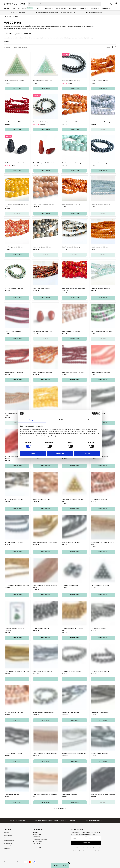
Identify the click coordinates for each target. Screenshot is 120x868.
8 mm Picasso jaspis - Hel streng (42, 247)
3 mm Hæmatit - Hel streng (12, 794)
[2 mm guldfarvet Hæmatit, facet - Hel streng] (17, 570)
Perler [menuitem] (37, 8)
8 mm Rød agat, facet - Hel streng (14, 247)
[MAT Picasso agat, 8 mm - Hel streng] (45, 697)
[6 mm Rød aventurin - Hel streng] (103, 65)
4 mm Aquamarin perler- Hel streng (100, 204)
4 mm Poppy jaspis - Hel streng (42, 288)
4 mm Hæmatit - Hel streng (98, 413)
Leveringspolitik (8, 843)
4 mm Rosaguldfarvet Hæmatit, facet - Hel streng (16, 414)
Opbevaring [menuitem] (72, 8)
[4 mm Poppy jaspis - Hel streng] (45, 273)
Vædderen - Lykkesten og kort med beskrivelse (14, 629)
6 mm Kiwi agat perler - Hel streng (14, 288)
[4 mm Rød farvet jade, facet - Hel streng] (74, 357)
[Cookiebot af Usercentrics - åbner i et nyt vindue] (92, 413)
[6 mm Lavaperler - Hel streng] (103, 147)
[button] (60, 865)
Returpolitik (7, 848)
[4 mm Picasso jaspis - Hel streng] (17, 484)
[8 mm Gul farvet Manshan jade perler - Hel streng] (17, 188)
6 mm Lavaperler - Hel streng (99, 163)
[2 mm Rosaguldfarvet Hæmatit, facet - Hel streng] (45, 570)
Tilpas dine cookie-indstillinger (12, 862)
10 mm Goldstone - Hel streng (99, 499)
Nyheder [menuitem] (6, 8)
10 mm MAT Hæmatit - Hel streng (100, 671)
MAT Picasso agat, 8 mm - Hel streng (43, 712)
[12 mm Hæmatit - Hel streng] (45, 613)
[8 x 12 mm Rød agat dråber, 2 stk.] (45, 316)
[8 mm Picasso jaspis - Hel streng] (45, 231)
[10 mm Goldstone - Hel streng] (103, 484)
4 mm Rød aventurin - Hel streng (99, 247)
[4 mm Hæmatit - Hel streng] (103, 398)
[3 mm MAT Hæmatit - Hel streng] (103, 738)
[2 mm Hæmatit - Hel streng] (74, 779)
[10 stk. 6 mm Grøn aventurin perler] (17, 65)
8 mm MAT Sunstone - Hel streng (14, 712)
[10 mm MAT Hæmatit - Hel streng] (103, 656)
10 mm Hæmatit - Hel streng (98, 628)
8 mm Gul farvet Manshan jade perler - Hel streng (16, 205)
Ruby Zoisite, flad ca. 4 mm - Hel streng (101, 331)
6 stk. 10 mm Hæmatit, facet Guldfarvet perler (73, 500)
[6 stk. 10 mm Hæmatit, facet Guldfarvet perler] (74, 484)
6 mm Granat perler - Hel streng (99, 456)
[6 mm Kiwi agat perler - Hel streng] (17, 273)
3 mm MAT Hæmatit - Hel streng (99, 753)
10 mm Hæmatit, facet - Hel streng (71, 671)
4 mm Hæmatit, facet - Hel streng (100, 712)
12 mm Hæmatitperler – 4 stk (70, 585)
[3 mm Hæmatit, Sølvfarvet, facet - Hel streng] (74, 738)
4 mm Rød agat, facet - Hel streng (42, 372)
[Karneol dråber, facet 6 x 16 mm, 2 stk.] (45, 147)
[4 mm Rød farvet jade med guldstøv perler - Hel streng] (17, 441)
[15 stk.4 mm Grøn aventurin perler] (45, 65)
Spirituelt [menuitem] (83, 8)
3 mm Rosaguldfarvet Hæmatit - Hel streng (45, 794)
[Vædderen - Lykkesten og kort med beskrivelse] (17, 613)
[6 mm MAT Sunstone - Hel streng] (74, 316)
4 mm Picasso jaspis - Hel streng (14, 499)
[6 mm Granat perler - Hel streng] (103, 441)
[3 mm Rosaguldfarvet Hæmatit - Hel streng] (45, 779)
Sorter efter (17, 47)
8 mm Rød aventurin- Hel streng (71, 204)
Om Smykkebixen (8, 835)
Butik (9, 16)
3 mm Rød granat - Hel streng (13, 331)
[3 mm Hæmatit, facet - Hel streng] (74, 527)
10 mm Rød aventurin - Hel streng (71, 122)
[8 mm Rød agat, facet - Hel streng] (17, 231)
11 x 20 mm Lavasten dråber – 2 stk (15, 163)
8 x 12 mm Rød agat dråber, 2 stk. (42, 331)
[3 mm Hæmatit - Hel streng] (17, 779)
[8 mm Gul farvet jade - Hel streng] (45, 398)
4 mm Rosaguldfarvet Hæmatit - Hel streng (45, 753)
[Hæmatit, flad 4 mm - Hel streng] (74, 697)
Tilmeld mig (86, 843)
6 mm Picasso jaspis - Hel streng (71, 247)
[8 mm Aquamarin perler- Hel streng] (103, 273)
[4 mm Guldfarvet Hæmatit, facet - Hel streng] (45, 527)
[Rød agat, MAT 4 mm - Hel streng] (17, 357)
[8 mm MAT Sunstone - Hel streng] (17, 697)
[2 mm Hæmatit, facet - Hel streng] (45, 656)
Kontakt (6, 838)
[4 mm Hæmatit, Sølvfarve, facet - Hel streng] (74, 398)
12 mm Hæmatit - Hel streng (41, 628)
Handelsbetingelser (9, 840)
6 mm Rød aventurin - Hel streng (99, 81)
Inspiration (6, 832)
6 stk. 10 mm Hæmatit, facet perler (100, 585)
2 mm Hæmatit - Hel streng (69, 794)
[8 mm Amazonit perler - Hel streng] (74, 147)
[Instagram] (37, 847)
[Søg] (98, 4)
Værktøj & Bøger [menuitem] (61, 8)
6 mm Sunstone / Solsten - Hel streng (43, 204)
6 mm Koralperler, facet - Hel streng (100, 372)
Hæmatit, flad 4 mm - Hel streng (70, 712)
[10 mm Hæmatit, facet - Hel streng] (74, 656)
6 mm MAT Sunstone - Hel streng (71, 331)
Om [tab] (88, 419)
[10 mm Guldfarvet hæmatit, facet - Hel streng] (74, 613)
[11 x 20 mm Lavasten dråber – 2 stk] (17, 147)
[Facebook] (34, 847)
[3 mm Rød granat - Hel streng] (17, 316)
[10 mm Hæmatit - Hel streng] (103, 613)
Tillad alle (87, 453)
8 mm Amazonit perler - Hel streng (71, 163)
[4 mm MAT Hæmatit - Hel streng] (17, 738)
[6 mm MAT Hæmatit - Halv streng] (17, 527)
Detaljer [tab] (60, 419)
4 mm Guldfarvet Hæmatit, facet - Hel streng (45, 542)
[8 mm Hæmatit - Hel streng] (45, 106)
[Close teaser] (69, 863)
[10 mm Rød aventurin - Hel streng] (74, 106)
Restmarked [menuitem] (22, 8)
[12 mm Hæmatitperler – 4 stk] (74, 570)
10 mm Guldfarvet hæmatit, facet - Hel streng (72, 629)
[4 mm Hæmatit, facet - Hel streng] (103, 697)
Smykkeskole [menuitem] (106, 8)
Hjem (5, 16)
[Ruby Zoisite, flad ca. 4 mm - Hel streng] (103, 316)
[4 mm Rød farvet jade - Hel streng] (17, 106)
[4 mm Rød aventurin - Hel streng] (103, 231)
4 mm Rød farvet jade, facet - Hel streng (73, 372)
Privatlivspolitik (8, 846)
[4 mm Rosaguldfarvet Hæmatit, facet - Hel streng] (17, 398)
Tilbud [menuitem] (13, 8)
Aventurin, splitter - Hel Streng (41, 499)
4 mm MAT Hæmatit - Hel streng (13, 753)
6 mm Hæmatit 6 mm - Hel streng (71, 81)
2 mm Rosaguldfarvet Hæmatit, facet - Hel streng (45, 586)
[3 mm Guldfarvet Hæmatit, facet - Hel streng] (17, 656)
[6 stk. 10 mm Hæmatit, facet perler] (103, 570)
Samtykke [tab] (32, 420)
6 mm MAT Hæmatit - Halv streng (14, 542)
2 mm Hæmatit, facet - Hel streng (42, 671)
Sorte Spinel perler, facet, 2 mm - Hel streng (103, 794)
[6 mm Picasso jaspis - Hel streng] (74, 231)
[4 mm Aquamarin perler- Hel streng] (103, 188)
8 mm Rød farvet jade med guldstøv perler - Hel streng (74, 289)
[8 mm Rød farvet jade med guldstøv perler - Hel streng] (74, 273)
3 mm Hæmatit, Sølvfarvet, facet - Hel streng (74, 753)
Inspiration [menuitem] (94, 8)
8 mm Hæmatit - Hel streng (40, 122)
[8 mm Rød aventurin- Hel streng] (74, 188)
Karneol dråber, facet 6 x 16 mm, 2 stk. (43, 163)
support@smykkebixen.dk (40, 839)
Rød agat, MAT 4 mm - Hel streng (14, 372)
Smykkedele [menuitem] (47, 8)
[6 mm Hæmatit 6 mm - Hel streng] (74, 65)
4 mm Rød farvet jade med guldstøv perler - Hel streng (17, 457)
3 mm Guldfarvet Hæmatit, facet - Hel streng (17, 671)
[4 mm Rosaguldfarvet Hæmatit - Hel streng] (45, 738)
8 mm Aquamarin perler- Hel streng (100, 288)
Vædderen (15, 16)
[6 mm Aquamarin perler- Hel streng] (103, 106)
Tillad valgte (60, 453)
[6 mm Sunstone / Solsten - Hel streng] (45, 188)
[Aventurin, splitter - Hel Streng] (45, 484)
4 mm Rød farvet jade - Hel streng (14, 122)
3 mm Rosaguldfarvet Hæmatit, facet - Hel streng (102, 543)
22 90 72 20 (38, 841)
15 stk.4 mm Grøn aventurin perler (42, 81)
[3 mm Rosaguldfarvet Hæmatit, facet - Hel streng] (103, 527)
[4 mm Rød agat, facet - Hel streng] (45, 357)
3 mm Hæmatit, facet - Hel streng (71, 542)
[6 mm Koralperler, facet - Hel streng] (103, 357)
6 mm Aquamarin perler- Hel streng (100, 122)
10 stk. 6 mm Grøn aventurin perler (14, 81)
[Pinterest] (40, 847)
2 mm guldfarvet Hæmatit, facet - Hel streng (17, 585)
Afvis (33, 453)
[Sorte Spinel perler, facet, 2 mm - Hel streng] (103, 779)
